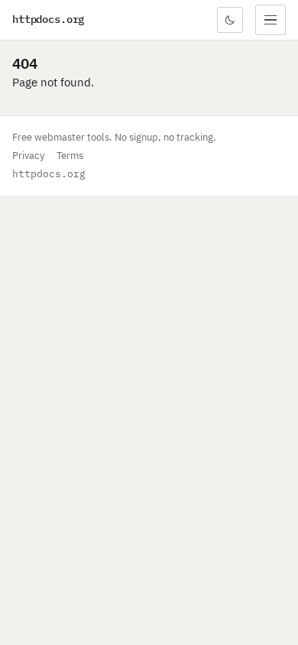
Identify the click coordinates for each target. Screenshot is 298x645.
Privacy (28, 155)
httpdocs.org (48, 19)
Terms (70, 155)
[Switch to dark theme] (230, 20)
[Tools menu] (270, 20)
